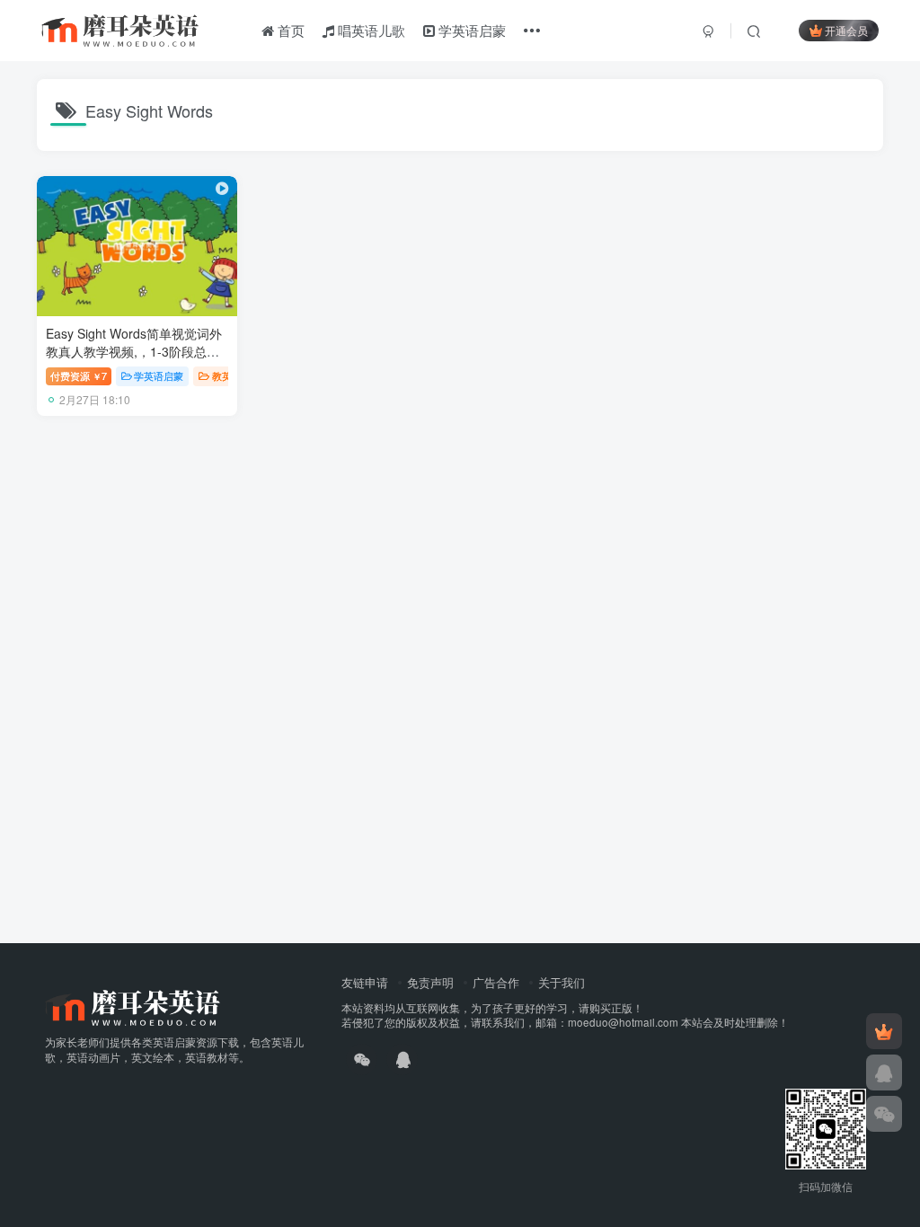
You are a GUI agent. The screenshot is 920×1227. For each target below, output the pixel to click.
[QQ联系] (884, 1072)
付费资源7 (78, 375)
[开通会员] (884, 1031)
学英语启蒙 (470, 30)
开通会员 (846, 30)
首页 (289, 30)
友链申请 (364, 982)
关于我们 (561, 982)
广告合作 (496, 982)
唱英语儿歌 (369, 30)
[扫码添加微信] (884, 1114)
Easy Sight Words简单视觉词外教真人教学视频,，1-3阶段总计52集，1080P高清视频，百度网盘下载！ (134, 359)
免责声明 (430, 982)
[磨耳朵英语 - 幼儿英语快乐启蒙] (132, 1005)
